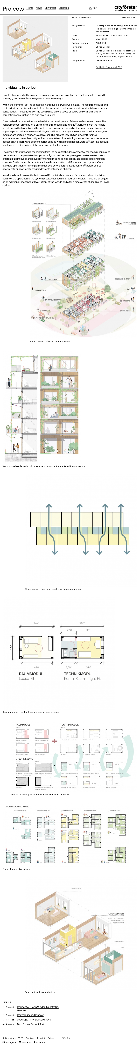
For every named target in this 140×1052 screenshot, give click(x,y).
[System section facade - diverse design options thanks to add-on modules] (42, 353)
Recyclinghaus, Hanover (30, 1015)
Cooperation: (79, 60)
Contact (30, 1038)
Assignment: (78, 26)
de (90, 7)
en (95, 7)
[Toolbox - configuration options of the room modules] (74, 722)
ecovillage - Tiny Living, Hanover (34, 1019)
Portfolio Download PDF (109, 67)
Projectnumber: (80, 43)
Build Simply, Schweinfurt (30, 1024)
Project (10, 1007)
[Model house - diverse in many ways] (83, 191)
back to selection (81, 18)
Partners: (77, 47)
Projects (13, 9)
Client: (75, 35)
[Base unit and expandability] (81, 879)
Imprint (41, 1038)
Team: (75, 51)
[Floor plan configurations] (66, 804)
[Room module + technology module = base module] (59, 599)
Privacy (52, 1038)
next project (128, 18)
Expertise (64, 7)
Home (29, 7)
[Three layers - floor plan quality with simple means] (81, 476)
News (39, 7)
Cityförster (50, 7)
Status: (76, 39)
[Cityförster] (126, 7)
